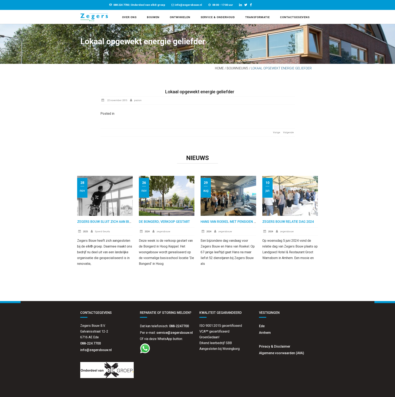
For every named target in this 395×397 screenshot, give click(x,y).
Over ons (129, 17)
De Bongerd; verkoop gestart (164, 222)
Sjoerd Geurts (102, 231)
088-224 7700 (90, 343)
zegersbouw (163, 231)
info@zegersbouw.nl (96, 350)
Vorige (276, 132)
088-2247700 (179, 326)
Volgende (288, 132)
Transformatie (257, 17)
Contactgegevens (295, 17)
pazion (138, 100)
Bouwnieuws (237, 68)
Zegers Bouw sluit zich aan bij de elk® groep (116, 222)
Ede (262, 326)
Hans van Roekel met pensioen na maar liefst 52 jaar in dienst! (255, 222)
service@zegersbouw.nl (174, 333)
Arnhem (265, 333)
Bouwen (153, 17)
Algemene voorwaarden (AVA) (281, 353)
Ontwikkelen (180, 17)
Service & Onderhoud (218, 17)
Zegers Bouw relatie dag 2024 (288, 222)
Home (219, 68)
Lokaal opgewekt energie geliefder (199, 91)
